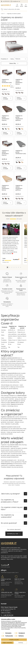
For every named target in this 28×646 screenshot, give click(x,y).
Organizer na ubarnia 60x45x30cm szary (7, 81)
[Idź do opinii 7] (20, 267)
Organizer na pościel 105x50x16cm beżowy (5, 188)
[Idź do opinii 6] (18, 267)
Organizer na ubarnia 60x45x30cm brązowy (5, 153)
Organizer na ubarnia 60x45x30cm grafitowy (19, 188)
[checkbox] (2, 633)
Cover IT (3, 13)
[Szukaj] (2, 9)
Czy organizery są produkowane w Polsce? (9, 501)
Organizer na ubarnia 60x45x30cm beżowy (19, 82)
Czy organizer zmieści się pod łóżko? (11, 508)
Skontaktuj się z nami (12, 533)
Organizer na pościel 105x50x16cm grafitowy (19, 118)
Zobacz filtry (12, 63)
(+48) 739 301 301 (8, 615)
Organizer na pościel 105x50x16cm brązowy (5, 118)
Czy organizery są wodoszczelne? (7, 516)
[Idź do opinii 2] (9, 267)
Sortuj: (12, 59)
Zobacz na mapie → (6, 612)
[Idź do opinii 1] (7, 267)
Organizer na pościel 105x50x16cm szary (21, 152)
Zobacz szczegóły (5, 98)
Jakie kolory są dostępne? (10, 494)
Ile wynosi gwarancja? (9, 523)
